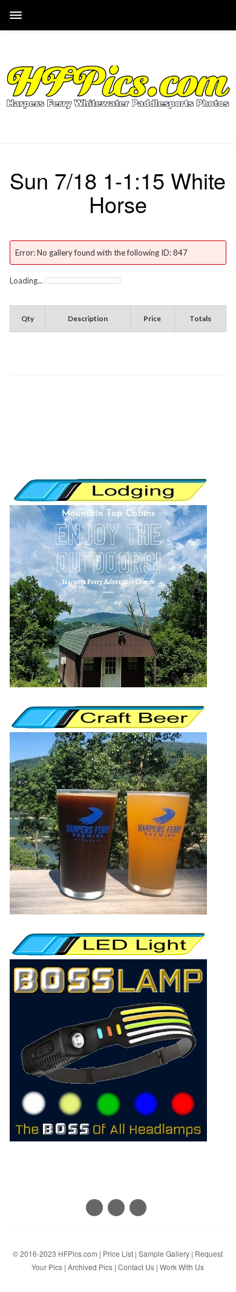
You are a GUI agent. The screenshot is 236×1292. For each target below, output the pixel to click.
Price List (118, 1253)
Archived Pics (90, 1267)
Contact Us (136, 1267)
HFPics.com (77, 1253)
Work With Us (182, 1267)
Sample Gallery (164, 1253)
